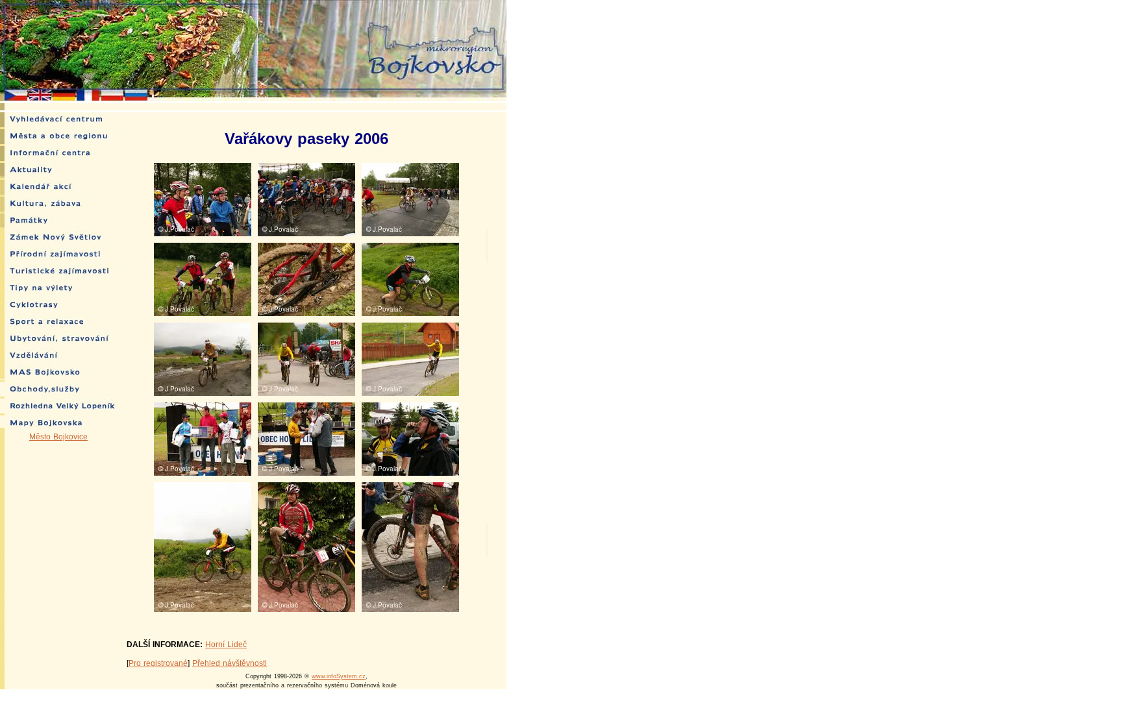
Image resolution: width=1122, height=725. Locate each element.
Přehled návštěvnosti (229, 663)
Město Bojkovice (58, 436)
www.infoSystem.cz (339, 676)
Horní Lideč (226, 644)
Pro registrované (158, 663)
